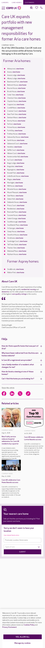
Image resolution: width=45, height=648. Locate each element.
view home (20, 69)
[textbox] (22, 546)
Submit (22, 552)
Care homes (17, 2)
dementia (5, 292)
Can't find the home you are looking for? (18, 379)
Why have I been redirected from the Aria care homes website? (20, 354)
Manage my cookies (22, 643)
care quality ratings (19, 294)
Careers (5, 2)
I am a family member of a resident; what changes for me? (18, 366)
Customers (29, 2)
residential (25, 289)
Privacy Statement (9, 627)
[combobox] (22, 546)
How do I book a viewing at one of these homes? (17, 373)
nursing (33, 289)
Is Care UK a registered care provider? (17, 360)
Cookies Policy (29, 625)
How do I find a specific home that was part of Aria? (20, 347)
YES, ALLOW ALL (22, 637)
